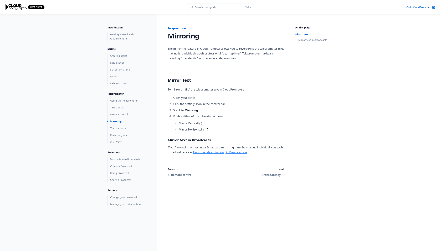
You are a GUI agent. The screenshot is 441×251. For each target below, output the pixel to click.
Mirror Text (301, 34)
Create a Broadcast (121, 166)
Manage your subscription (125, 204)
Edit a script (117, 62)
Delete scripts (118, 83)
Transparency (118, 128)
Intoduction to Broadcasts (125, 159)
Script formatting (120, 69)
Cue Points (116, 142)
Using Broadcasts (120, 173)
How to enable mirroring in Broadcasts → (220, 152)
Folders (114, 76)
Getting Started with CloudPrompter (122, 36)
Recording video (119, 135)
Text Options (117, 107)
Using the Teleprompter (124, 100)
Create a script (118, 55)
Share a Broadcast (120, 180)
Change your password (123, 197)
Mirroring (116, 121)
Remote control (119, 114)
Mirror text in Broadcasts (312, 40)
